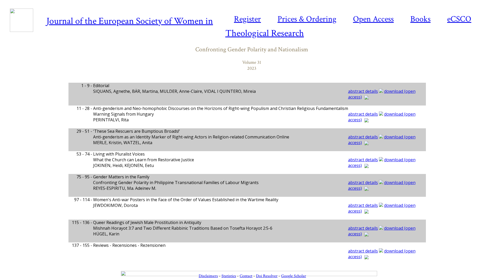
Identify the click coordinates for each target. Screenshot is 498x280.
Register (247, 19)
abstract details (363, 91)
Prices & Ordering (307, 19)
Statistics (229, 276)
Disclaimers (208, 276)
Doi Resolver (267, 276)
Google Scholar (293, 276)
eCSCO (459, 19)
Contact (246, 276)
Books (420, 19)
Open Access (373, 19)
